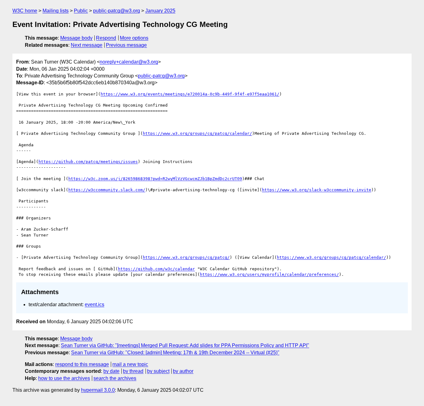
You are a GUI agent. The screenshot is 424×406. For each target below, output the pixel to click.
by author (183, 371)
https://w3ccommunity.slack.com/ (106, 190)
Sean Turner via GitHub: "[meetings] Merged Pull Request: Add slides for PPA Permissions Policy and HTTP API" (185, 345)
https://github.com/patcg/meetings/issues (88, 161)
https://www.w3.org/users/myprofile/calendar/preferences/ (269, 274)
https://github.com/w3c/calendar (156, 269)
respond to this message (82, 364)
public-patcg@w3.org (116, 10)
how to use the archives (64, 378)
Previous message (126, 45)
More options (134, 38)
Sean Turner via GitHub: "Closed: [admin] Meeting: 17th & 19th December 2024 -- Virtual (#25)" (175, 352)
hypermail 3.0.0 (98, 390)
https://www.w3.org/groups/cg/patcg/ (186, 257)
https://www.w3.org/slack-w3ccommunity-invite (316, 190)
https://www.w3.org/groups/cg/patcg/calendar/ (197, 133)
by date (111, 371)
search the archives (114, 378)
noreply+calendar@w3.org (129, 61)
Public (81, 10)
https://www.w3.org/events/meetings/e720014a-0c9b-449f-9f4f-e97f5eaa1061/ (190, 94)
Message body (76, 38)
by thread (133, 371)
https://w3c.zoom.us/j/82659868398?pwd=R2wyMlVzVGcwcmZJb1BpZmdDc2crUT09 (155, 178)
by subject (158, 371)
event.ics (94, 304)
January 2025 (160, 10)
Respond (106, 38)
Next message (86, 45)
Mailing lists (56, 10)
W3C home (24, 10)
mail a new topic (130, 364)
